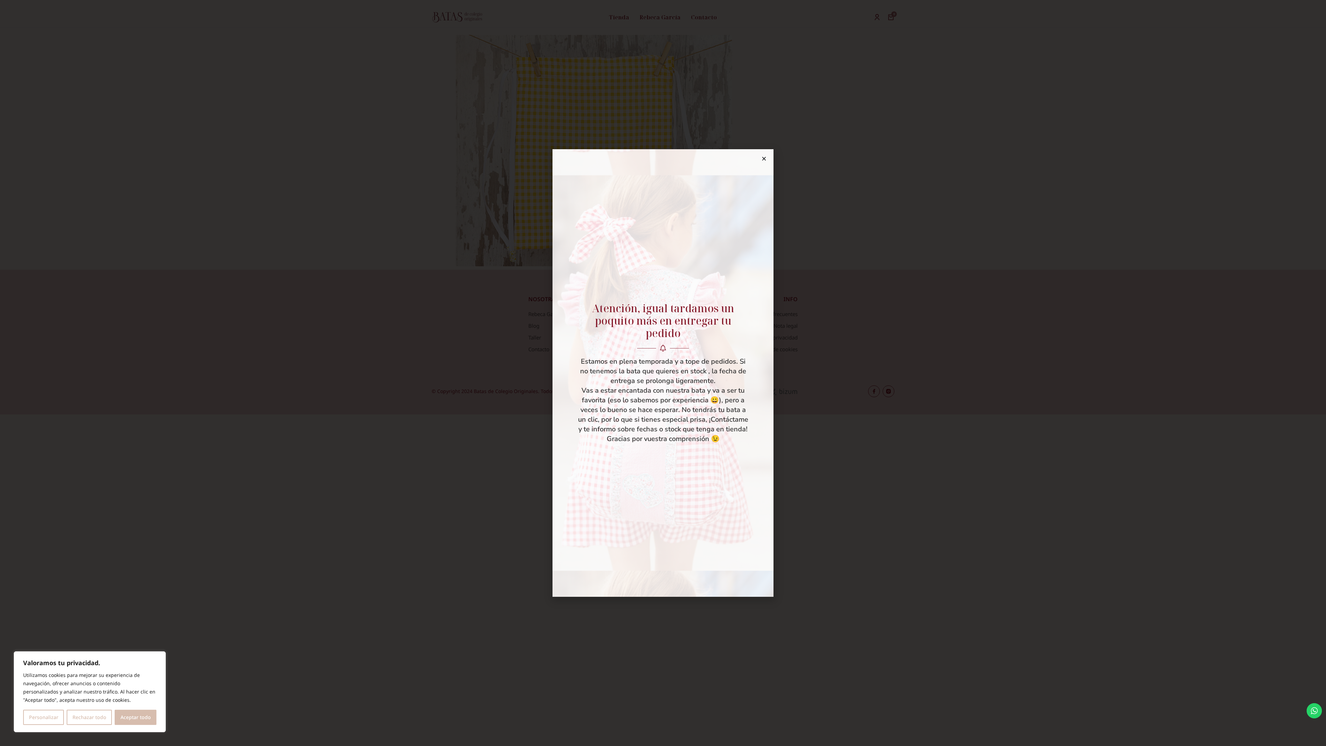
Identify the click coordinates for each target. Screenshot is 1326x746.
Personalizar (43, 717)
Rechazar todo (89, 717)
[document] (663, 373)
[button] (764, 158)
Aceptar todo (136, 717)
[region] (90, 691)
